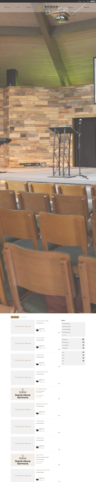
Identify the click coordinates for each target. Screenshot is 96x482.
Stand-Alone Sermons (66, 326)
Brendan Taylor (73, 342)
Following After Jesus (66, 332)
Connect (28, 7)
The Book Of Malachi (66, 329)
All (62, 363)
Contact (79, 1)
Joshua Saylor (73, 339)
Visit (18, 7)
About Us (7, 7)
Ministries (70, 7)
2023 (73, 361)
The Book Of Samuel (66, 323)
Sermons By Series (23, 317)
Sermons (86, 7)
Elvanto (88, 1)
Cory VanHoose (73, 345)
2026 (73, 352)
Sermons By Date (15, 317)
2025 (73, 355)
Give (84, 1)
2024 (73, 358)
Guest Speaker (73, 348)
